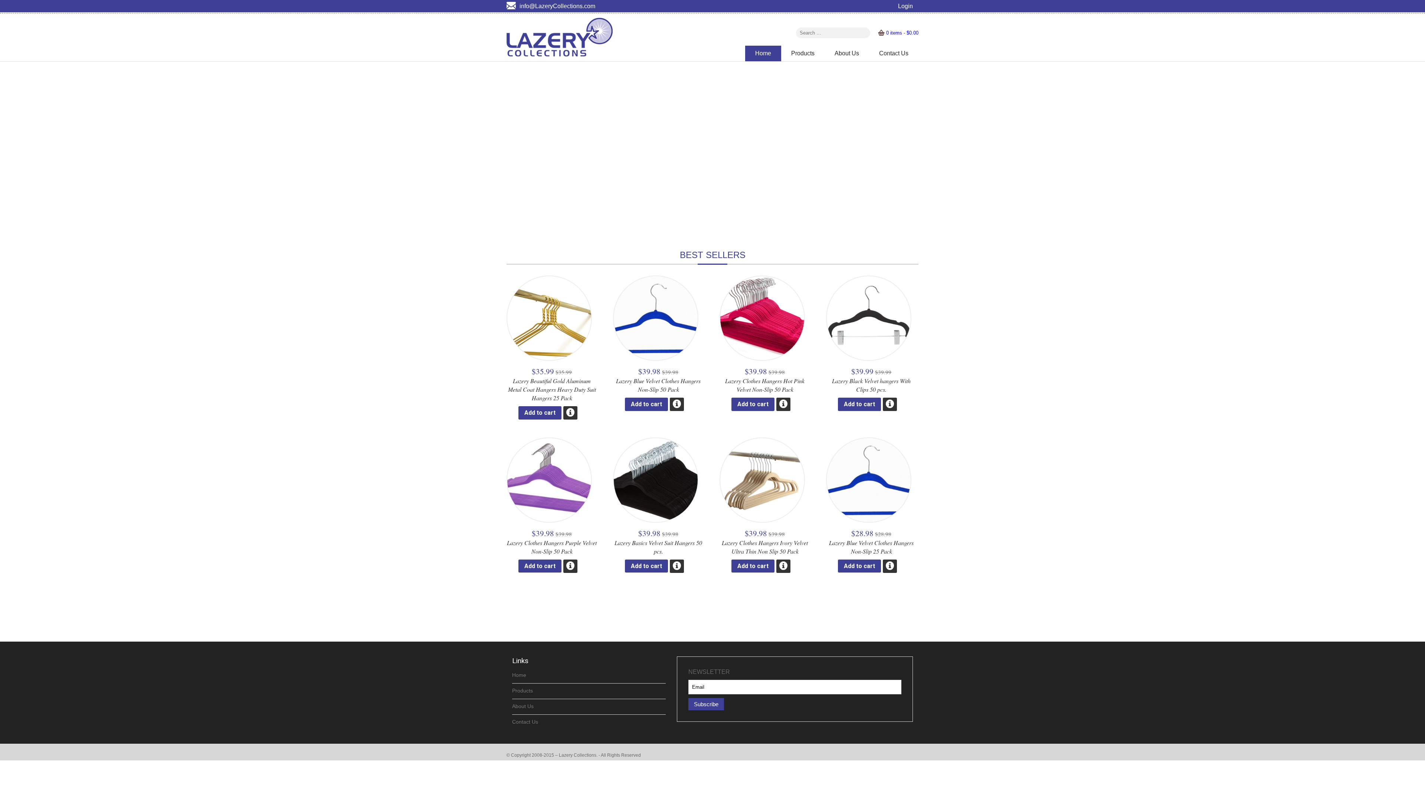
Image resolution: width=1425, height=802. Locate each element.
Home (763, 53)
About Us (847, 53)
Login (905, 6)
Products (803, 53)
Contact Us (893, 53)
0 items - (902, 33)
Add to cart (540, 412)
